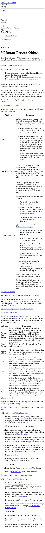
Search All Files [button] (22, 32)
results (18, 472)
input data (24, 413)
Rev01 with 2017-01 (28, 451)
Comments (11, 292)
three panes (32, 100)
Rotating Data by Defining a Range (19, 475)
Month (30, 419)
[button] (22, 40)
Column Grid (12, 312)
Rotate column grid (17, 316)
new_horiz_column (22, 175)
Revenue (24, 434)
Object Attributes (13, 105)
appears (29, 255)
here (37, 217)
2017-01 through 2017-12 (32, 440)
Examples (10, 398)
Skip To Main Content (8, 3)
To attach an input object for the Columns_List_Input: (29, 226)
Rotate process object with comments (20, 309)
